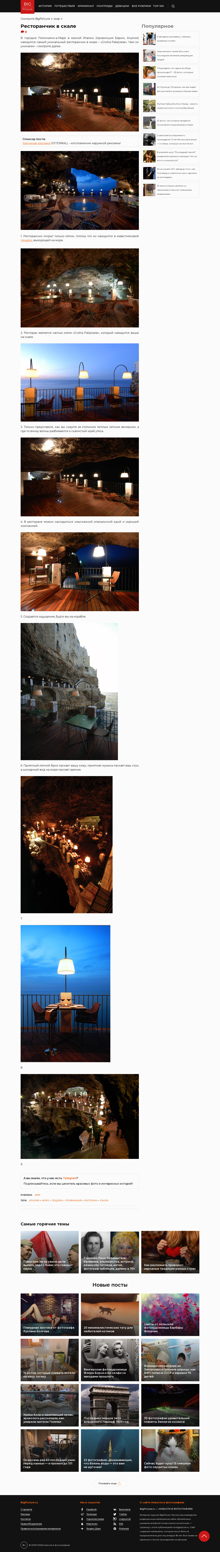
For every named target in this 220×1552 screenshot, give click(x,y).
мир (57, 18)
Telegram (69, 1178)
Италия (34, 1200)
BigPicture (42, 18)
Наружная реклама (36, 143)
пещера (57, 1200)
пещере (26, 240)
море (45, 1200)
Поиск (183, 6)
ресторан (90, 1200)
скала (104, 1200)
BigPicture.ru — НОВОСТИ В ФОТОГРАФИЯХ (166, 1508)
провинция (73, 1200)
